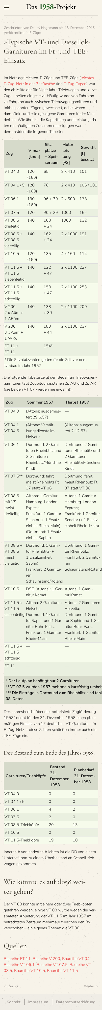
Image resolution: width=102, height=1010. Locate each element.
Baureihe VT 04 (76, 958)
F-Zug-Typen (75, 84)
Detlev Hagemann (44, 27)
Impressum (38, 1002)
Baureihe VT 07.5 (52, 964)
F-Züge (35, 32)
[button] (6, 7)
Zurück (13, 986)
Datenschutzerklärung (75, 1002)
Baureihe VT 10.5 (29, 970)
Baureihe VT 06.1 (19, 964)
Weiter (89, 986)
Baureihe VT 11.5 (62, 970)
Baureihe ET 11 (17, 958)
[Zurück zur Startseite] (51, 7)
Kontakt (14, 1002)
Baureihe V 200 (46, 958)
